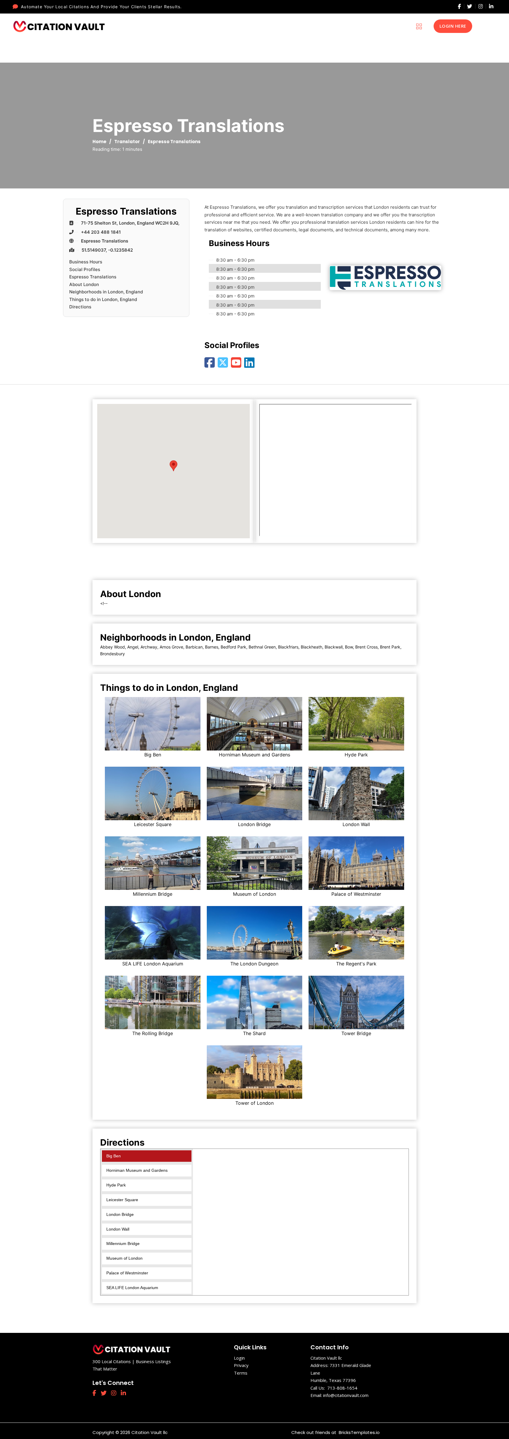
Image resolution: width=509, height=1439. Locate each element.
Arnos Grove (171, 646)
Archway (149, 646)
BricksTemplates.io (359, 1432)
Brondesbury (112, 653)
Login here (452, 26)
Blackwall (334, 646)
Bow (349, 646)
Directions (80, 307)
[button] (173, 465)
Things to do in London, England (103, 299)
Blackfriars (288, 646)
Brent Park (390, 646)
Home (99, 141)
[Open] (419, 26)
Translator (127, 141)
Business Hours (85, 262)
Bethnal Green (262, 646)
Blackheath (311, 646)
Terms (240, 1373)
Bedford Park (233, 646)
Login (239, 1358)
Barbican (194, 646)
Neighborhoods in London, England (106, 292)
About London (84, 284)
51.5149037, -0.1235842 (107, 250)
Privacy (241, 1365)
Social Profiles (84, 269)
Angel (132, 646)
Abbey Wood (112, 646)
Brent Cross (366, 646)
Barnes (211, 646)
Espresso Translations (104, 241)
